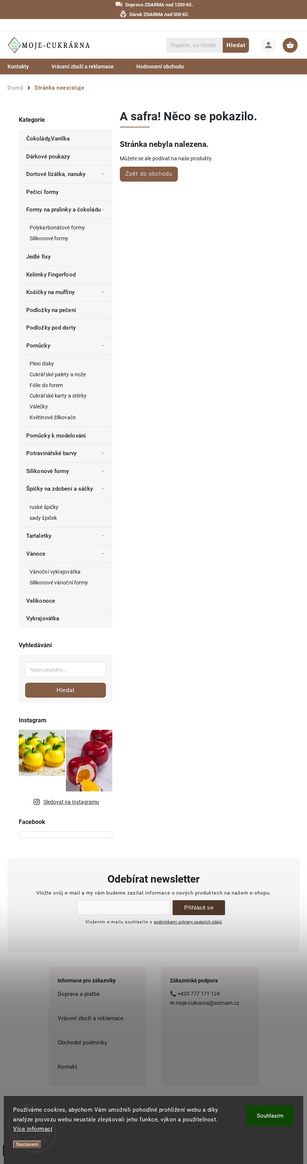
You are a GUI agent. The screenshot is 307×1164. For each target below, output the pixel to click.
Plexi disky (42, 364)
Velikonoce (40, 601)
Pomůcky (38, 345)
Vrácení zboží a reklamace (91, 1018)
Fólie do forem (46, 385)
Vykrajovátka (42, 618)
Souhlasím (270, 1115)
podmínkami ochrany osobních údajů (188, 921)
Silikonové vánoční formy (59, 583)
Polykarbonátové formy (57, 228)
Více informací (32, 1129)
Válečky (39, 407)
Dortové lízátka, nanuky (55, 174)
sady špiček (43, 518)
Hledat (236, 45)
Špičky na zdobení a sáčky (59, 488)
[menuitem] (23, 66)
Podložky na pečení (51, 310)
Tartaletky (38, 535)
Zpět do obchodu (148, 173)
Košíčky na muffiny (50, 292)
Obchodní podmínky (82, 1042)
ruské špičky (44, 507)
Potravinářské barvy (51, 453)
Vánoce (36, 553)
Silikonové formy (49, 238)
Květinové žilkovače (53, 417)
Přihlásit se (198, 907)
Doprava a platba (79, 994)
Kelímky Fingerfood (51, 274)
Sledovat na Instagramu (71, 802)
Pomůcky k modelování (56, 435)
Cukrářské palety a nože (58, 374)
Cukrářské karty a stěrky (58, 396)
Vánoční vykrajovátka (55, 572)
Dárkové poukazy (48, 156)
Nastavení (27, 1144)
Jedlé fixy (38, 256)
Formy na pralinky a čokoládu (63, 209)
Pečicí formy (42, 192)
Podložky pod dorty (51, 327)
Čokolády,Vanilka (48, 138)
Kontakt (67, 1066)
